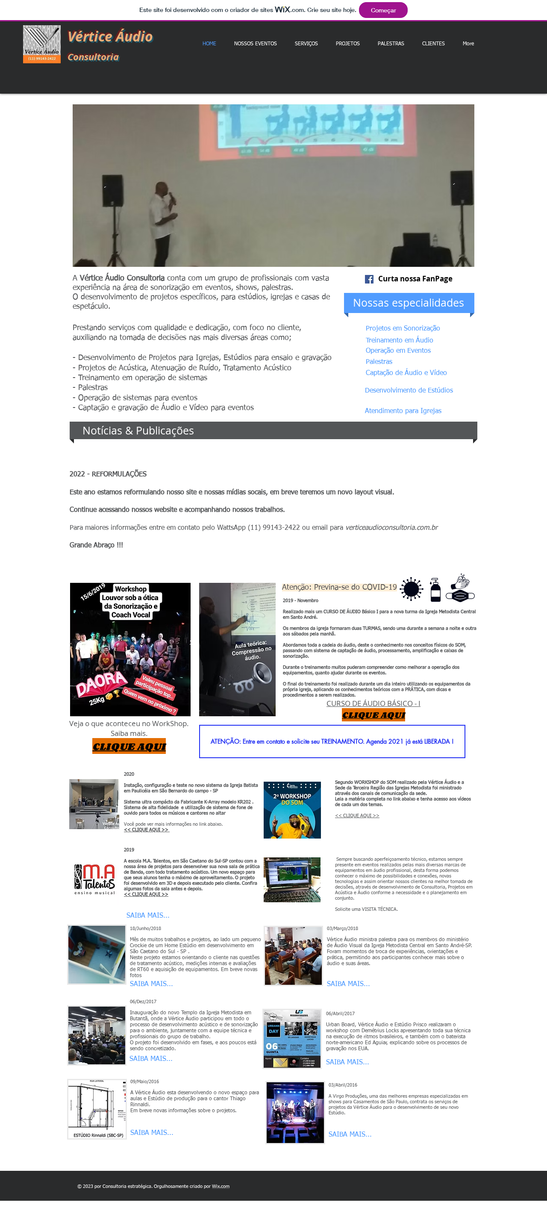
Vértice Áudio (110, 36)
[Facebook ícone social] (369, 279)
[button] (273, 185)
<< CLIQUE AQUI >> (357, 815)
